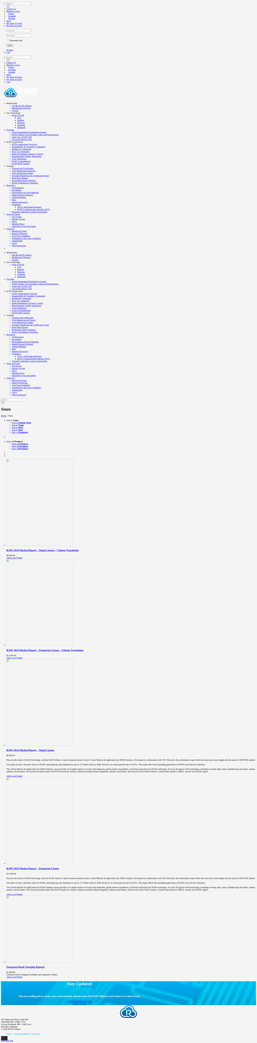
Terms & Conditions (21, 1034)
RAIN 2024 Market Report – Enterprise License (32, 868)
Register (9, 50)
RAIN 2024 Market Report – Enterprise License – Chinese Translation (45, 650)
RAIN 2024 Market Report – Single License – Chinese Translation (42, 550)
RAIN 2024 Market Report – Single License (30, 750)
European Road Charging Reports (25, 967)
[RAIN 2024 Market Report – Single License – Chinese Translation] (131, 502)
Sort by (21, 423)
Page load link (7, 1041)
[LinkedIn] (4, 1038)
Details (19, 558)
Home (3, 416)
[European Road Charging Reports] (131, 929)
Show (20, 444)
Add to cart (11, 558)
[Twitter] (2, 1038)
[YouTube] (6, 1038)
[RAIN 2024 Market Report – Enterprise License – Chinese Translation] (131, 602)
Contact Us (35, 1034)
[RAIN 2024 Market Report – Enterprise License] (131, 821)
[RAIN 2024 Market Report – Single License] (131, 702)
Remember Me (15, 40)
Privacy (9, 1034)
